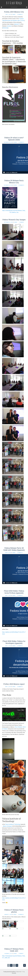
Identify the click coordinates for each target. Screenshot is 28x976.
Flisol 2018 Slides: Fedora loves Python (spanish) (14, 592)
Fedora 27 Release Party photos (14, 911)
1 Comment (21, 222)
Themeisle (14, 973)
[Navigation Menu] (26, 7)
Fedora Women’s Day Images (14, 219)
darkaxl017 (17, 24)
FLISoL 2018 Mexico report (14, 684)
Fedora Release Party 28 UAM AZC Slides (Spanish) (14, 549)
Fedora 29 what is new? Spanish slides (14, 138)
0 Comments (20, 14)
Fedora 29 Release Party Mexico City (14, 181)
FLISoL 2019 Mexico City (14, 12)
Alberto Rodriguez (7, 826)
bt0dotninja (5, 28)
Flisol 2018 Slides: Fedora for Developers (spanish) (14, 642)
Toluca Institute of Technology (12, 824)
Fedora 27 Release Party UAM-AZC (14, 950)
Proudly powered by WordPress (10, 971)
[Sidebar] (1, 7)
